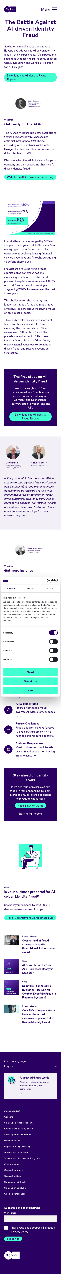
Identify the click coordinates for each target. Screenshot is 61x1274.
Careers (8, 1116)
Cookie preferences (14, 1193)
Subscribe (13, 1238)
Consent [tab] (11, 588)
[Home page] (10, 9)
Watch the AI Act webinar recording (30, 177)
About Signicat (12, 1110)
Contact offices (12, 1175)
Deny (30, 690)
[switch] (53, 641)
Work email (10, 1212)
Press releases (12, 1140)
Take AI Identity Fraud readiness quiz (30, 917)
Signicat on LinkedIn (15, 1181)
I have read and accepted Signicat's (33, 1229)
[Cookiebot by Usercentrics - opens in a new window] (44, 581)
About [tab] (50, 588)
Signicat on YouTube (15, 1187)
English (8, 1065)
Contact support (13, 1169)
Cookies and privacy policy (18, 1128)
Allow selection (30, 681)
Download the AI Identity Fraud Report (26, 77)
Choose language (15, 1061)
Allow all (30, 672)
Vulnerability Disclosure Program (22, 1158)
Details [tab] (30, 588)
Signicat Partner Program (18, 1122)
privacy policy (19, 1231)
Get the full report (30, 813)
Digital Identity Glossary (17, 1146)
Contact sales (11, 1164)
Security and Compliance (17, 1134)
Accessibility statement (17, 1152)
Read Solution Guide (30, 805)
